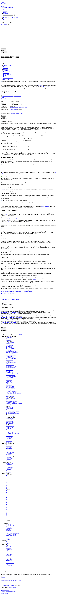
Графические (9, 338)
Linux (7, 545)
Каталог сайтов (9, 419)
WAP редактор (9, 345)
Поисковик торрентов (11, 391)
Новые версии (9, 432)
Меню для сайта (10, 353)
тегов (9, 221)
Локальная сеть (9, 399)
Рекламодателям (4, 593)
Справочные (9, 565)
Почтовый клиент (10, 375)
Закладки (8, 529)
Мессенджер (9, 371)
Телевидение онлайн (11, 429)
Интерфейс (6, 73)
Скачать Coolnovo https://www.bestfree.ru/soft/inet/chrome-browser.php (17, 291)
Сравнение (6, 69)
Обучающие (9, 437)
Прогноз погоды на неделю (12, 411)
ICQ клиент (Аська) (11, 362)
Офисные (8, 438)
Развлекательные (10, 439)
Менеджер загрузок (10, 388)
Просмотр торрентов (11, 392)
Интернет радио (10, 426)
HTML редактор (10, 342)
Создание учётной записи (9, 71)
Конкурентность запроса (12, 352)
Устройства (8, 551)
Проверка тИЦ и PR (11, 358)
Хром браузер (9, 423)
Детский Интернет (7, 65)
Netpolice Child (13, 109)
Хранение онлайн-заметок (12, 413)
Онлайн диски (9, 408)
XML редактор (9, 347)
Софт (7, 550)
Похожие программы (8, 78)
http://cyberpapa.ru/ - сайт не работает (18, 107)
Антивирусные (9, 337)
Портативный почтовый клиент (13, 373)
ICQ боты (8, 524)
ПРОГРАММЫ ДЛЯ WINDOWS (11, 17)
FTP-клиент (9, 380)
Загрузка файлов (10, 387)
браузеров (40, 85)
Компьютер (9, 549)
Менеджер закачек (10, 390)
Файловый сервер (10, 412)
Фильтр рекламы (10, 422)
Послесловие (6, 76)
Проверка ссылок (10, 357)
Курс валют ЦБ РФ (10, 407)
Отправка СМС (9, 372)
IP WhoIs (8, 343)
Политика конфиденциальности (8, 591)
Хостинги (8, 566)
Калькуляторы (9, 530)
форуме (20, 334)
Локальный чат (9, 370)
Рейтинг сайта (9, 360)
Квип (7, 368)
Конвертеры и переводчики (12, 533)
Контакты (5, 12)
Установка (5, 70)
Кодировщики (9, 531)
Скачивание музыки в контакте (13, 393)
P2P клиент (8, 381)
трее (3, 189)
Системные (9, 441)
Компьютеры (9, 560)
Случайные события (11, 534)
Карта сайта (3, 596)
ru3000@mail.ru (12, 587)
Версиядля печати (3, 98)
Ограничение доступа (11, 401)
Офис (7, 538)
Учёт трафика (9, 404)
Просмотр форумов (10, 377)
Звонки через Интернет (11, 366)
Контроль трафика (10, 398)
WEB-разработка (10, 525)
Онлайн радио (9, 427)
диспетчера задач (45, 206)
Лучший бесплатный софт (7, 7)
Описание (5, 66)
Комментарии (6, 79)
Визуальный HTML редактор (13, 348)
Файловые (8, 442)
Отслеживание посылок (12, 409)
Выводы (5, 75)
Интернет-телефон (10, 367)
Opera (7, 214)
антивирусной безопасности (7, 264)
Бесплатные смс (10, 365)
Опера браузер (9, 421)
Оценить (8, 539)
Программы (9, 541)
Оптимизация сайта (11, 355)
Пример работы (7, 74)
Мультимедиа (9, 436)
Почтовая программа (11, 376)
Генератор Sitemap (10, 350)
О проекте (5, 13)
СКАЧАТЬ (5, 68)
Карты (7, 434)
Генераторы (9, 526)
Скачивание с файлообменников (14, 395)
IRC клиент (9, 363)
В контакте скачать (10, 386)
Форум (5, 9)
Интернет (5, 19)
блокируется (46, 86)
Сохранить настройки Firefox (13, 433)
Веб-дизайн (9, 546)
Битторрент (9, 385)
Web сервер (9, 346)
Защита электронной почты (12, 351)
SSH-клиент (9, 383)
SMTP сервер (9, 382)
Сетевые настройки (10, 402)
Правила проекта (5, 590)
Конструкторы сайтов (11, 535)
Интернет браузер (10, 418)
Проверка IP (9, 356)
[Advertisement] (28, 36)
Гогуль (34, 279)
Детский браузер (10, 416)
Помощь (5, 11)
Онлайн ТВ (9, 428)
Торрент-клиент (10, 396)
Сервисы (8, 543)
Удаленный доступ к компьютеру (14, 403)
